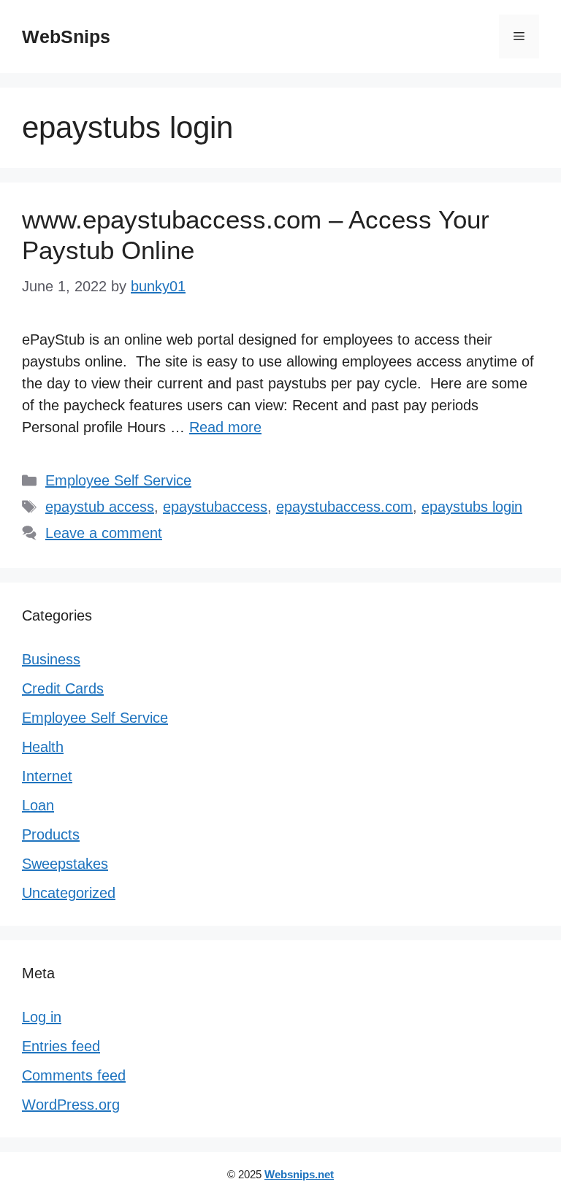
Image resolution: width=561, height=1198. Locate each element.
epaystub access (99, 507)
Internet (47, 776)
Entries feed (61, 1046)
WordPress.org (71, 1105)
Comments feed (74, 1075)
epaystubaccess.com (344, 507)
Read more (225, 427)
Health (43, 747)
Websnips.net (299, 1174)
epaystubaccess (215, 507)
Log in (41, 1017)
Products (51, 834)
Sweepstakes (65, 864)
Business (51, 659)
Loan (38, 805)
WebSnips (66, 36)
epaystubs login (471, 507)
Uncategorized (68, 893)
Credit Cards (63, 688)
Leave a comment (103, 533)
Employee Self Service (118, 480)
